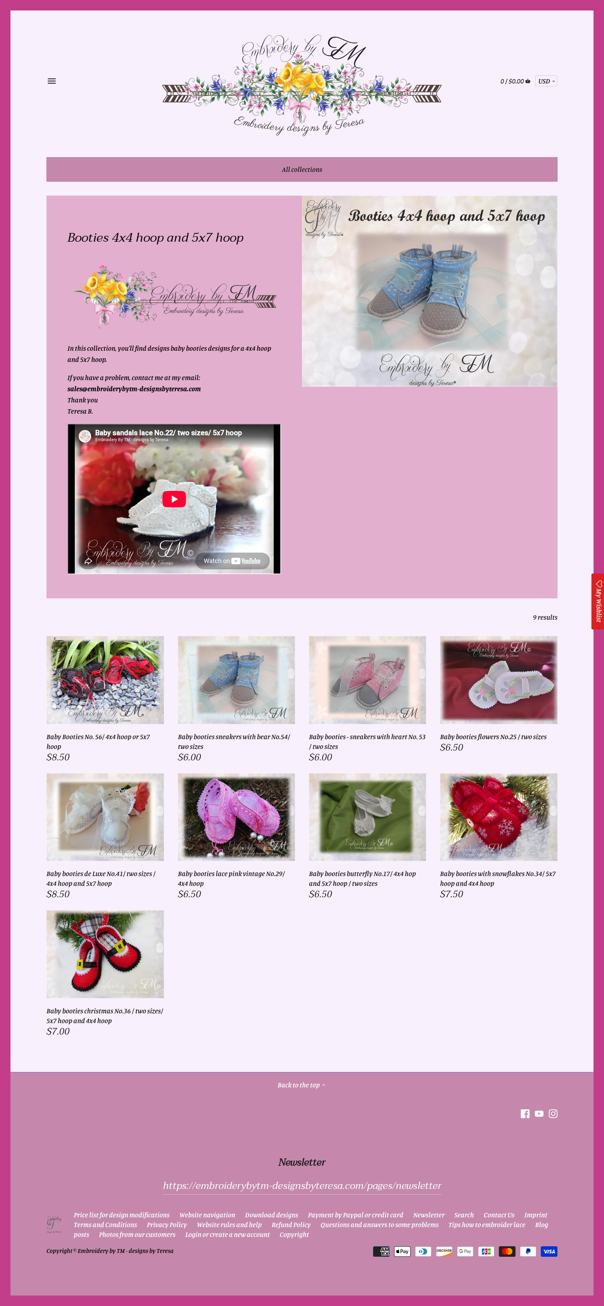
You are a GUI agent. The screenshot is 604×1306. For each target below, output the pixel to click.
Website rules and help (229, 1224)
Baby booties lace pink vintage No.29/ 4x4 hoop (231, 878)
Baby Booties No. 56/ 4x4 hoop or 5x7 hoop (98, 741)
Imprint (535, 1214)
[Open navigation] (51, 81)
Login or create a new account (227, 1234)
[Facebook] (525, 1113)
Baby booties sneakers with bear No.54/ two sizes (234, 741)
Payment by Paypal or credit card (355, 1214)
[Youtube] (539, 1113)
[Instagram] (553, 1113)
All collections (302, 169)
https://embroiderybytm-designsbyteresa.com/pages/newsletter (302, 1185)
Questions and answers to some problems (380, 1224)
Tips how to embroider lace (486, 1224)
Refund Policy (291, 1224)
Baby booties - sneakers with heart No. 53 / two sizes (367, 741)
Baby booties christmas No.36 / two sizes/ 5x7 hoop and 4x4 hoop (104, 1015)
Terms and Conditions (105, 1224)
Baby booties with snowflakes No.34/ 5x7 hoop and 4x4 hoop (498, 878)
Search (464, 1214)
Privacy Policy (167, 1224)
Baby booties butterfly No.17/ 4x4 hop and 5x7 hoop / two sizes (362, 878)
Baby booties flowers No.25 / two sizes (493, 736)
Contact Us (499, 1214)
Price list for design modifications (122, 1214)
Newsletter (429, 1214)
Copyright (294, 1234)
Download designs (271, 1214)
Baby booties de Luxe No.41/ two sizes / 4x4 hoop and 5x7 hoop (101, 878)
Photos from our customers (137, 1234)
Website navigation (207, 1214)
